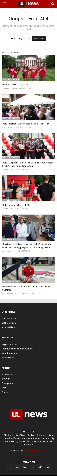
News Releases (8, 318)
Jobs (3, 387)
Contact (5, 392)
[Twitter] (40, 467)
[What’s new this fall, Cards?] (28, 68)
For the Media (8, 357)
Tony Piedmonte (9, 88)
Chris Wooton (8, 127)
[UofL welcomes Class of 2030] (28, 188)
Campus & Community (11, 79)
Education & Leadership (12, 239)
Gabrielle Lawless (10, 294)
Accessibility (7, 374)
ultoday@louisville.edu (34, 450)
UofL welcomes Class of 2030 (16, 204)
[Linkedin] (24, 467)
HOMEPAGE (39, 38)
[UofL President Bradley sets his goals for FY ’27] (28, 107)
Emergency (7, 383)
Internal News (8, 327)
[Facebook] (9, 467)
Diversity (5, 378)
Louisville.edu (28, 444)
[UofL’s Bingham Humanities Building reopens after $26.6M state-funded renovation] (28, 146)
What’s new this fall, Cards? (16, 84)
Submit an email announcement (17, 348)
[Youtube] (48, 467)
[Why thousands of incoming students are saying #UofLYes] (28, 270)
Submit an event (9, 353)
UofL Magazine (8, 322)
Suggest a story (9, 344)
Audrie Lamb (7, 170)
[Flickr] (17, 467)
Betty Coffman (9, 251)
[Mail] (32, 467)
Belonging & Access (10, 282)
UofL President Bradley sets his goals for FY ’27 (25, 123)
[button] (53, 4)
